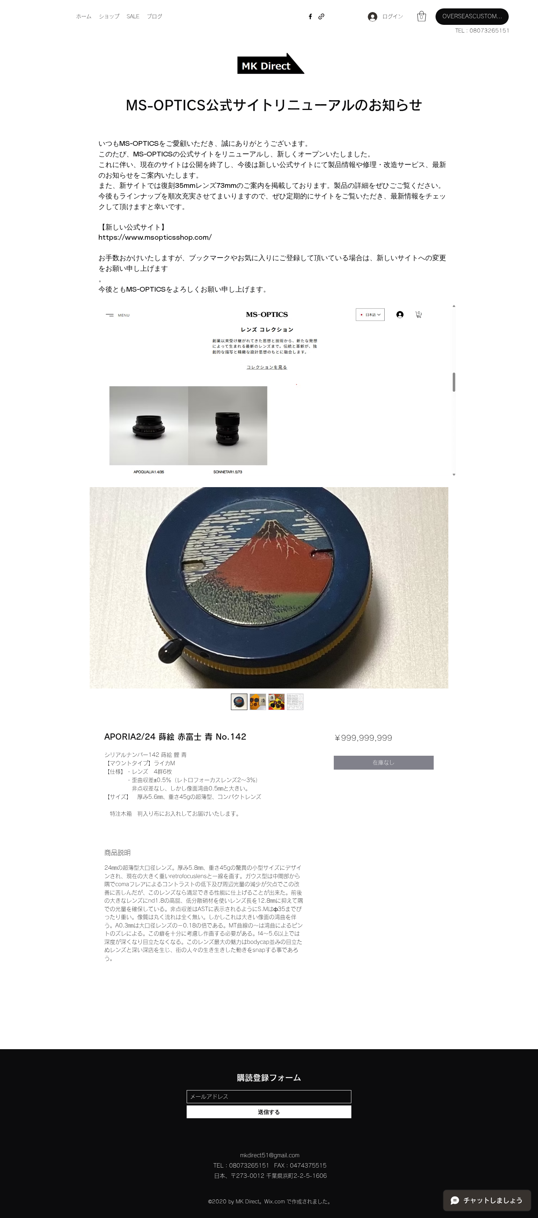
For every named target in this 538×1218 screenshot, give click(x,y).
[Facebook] (310, 16)
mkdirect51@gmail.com (269, 1155)
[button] (421, 16)
